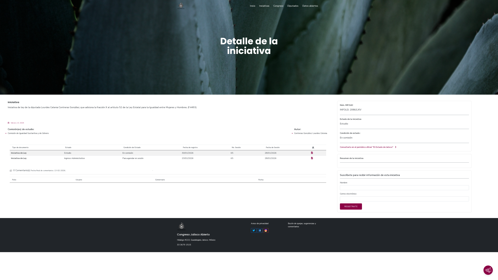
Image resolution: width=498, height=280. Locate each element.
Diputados (292, 5)
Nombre (343, 182)
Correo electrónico (348, 193)
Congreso (278, 5)
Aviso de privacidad (259, 223)
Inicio (253, 5)
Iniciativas (264, 5)
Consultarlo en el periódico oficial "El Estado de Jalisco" (367, 147)
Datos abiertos (310, 5)
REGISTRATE (351, 206)
